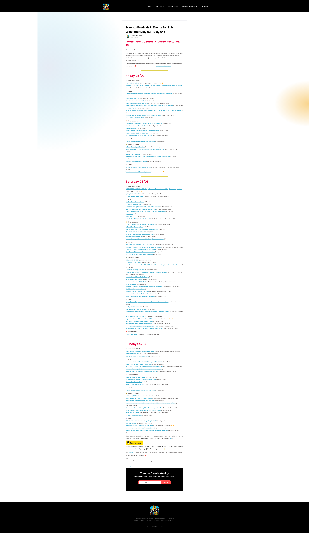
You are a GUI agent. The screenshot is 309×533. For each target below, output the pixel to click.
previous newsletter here (163, 66)
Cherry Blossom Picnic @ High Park (136, 309)
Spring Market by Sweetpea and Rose (137, 356)
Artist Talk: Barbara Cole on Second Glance (139, 398)
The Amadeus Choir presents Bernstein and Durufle (141, 371)
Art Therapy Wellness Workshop (136, 396)
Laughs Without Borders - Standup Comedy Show (141, 379)
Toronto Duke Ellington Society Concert (138, 219)
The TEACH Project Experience (135, 289)
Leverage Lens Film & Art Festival (136, 282)
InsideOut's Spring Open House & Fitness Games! (141, 249)
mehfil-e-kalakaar (131, 284)
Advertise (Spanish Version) (167, 520)
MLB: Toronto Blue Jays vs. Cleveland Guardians (140, 141)
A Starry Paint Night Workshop (135, 147)
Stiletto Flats (129, 216)
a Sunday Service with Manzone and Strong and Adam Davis (144, 362)
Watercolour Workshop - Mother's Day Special (140, 294)
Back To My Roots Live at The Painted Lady (139, 364)
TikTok (161, 526)
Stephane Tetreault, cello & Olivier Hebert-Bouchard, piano (144, 369)
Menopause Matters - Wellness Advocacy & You (140, 323)
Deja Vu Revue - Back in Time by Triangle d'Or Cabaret (142, 229)
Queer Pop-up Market (132, 413)
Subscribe (166, 482)
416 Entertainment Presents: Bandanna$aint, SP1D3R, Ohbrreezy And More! (149, 93)
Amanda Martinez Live (132, 98)
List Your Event (173, 6)
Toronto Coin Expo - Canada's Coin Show (138, 167)
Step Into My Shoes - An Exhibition (136, 161)
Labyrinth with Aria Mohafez (134, 279)
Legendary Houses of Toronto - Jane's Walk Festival (141, 319)
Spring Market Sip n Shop (134, 194)
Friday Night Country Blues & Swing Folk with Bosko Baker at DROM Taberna (149, 105)
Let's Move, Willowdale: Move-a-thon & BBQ (139, 321)
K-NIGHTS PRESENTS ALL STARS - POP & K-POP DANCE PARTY (146, 211)
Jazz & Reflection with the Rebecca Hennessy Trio (141, 209)
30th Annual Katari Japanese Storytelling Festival (141, 421)
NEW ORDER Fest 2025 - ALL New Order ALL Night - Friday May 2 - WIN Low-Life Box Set (153, 110)
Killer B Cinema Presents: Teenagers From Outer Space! (142, 130)
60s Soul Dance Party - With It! (135, 202)
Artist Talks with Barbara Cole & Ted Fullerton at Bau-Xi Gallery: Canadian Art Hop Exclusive (153, 265)
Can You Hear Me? (131, 423)
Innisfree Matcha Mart (132, 83)
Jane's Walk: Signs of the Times (135, 316)
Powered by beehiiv (131, 466)
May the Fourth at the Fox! (134, 382)
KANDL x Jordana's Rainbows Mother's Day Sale (140, 428)
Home (150, 6)
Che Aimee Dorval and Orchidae (135, 101)
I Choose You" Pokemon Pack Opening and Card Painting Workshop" (147, 272)
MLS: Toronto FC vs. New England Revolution (139, 254)
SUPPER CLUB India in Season (135, 196)
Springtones (129, 214)
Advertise (142, 520)
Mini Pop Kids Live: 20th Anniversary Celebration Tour (142, 326)
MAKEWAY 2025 (131, 108)
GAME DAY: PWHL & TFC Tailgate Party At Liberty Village (143, 247)
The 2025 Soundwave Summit (135, 384)
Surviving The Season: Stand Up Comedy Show (140, 234)
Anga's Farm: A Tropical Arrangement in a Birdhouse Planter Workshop (147, 302)
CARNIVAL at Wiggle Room (134, 204)
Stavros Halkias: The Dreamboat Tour (137, 133)
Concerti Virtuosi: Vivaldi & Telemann (137, 103)
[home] (106, 6)
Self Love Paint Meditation (134, 415)
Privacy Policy (154, 526)
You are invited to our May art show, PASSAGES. (140, 296)
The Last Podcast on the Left (134, 236)
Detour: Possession (131, 128)
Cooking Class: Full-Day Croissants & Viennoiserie (141, 351)
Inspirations (204, 6)
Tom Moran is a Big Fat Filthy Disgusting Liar (139, 135)
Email (147, 526)
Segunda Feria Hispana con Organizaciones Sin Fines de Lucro (144, 328)
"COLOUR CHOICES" (132, 260)
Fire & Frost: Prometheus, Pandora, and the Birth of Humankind (145, 149)
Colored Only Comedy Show (134, 227)
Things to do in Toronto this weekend (144, 518)
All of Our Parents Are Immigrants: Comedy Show (141, 224)
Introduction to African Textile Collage (137, 277)
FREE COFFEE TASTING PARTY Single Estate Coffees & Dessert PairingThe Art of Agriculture (154, 189)
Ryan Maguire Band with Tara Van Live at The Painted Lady (143, 115)
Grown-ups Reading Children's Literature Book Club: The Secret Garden (147, 311)
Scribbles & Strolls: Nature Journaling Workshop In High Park (144, 286)
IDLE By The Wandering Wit (134, 154)
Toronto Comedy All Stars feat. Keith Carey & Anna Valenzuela (145, 239)
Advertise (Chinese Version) (153, 520)
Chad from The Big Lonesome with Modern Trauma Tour (143, 207)
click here (131, 452)
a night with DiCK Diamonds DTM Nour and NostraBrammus (144, 123)
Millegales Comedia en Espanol (135, 232)
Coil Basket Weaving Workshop (135, 270)
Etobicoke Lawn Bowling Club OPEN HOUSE (139, 245)
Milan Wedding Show (132, 334)
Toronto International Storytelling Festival (138, 172)
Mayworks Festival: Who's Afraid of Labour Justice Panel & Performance (148, 156)
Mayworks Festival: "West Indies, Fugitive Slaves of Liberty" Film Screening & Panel (151, 403)
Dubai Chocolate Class (132, 353)
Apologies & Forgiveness (133, 307)
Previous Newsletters (189, 6)
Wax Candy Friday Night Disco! (135, 118)
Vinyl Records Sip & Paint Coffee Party (137, 291)
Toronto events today (160, 518)
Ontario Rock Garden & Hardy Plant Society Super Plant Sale (144, 408)
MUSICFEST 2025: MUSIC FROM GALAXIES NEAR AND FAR (144, 366)
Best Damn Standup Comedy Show (136, 126)
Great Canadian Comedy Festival (135, 377)
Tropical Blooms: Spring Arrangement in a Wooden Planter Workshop (147, 430)
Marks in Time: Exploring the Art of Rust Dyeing (140, 400)
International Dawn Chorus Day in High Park (139, 425)
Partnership (160, 6)
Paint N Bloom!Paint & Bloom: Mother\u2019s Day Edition (143, 410)
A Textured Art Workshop (133, 262)
